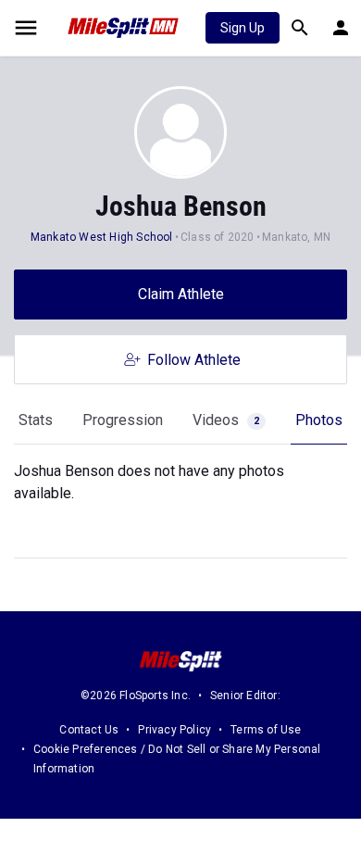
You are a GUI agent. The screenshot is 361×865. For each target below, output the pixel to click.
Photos (318, 420)
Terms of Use (265, 729)
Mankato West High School (102, 237)
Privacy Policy (174, 729)
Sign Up (242, 27)
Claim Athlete (181, 294)
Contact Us (88, 729)
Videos (226, 420)
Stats (36, 420)
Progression (122, 420)
